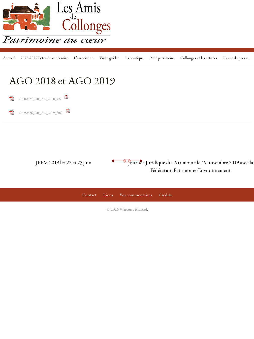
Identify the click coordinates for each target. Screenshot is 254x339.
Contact (89, 195)
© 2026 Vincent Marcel (126, 209)
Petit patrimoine (162, 58)
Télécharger (81, 99)
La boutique (134, 58)
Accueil (9, 58)
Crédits (165, 195)
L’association (84, 58)
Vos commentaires (136, 195)
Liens (108, 195)
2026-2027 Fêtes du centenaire (44, 58)
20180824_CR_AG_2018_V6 (40, 99)
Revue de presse (236, 58)
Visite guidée (109, 58)
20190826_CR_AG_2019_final (40, 112)
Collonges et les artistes (198, 58)
